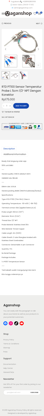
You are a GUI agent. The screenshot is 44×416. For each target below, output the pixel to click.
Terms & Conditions (11, 344)
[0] (35, 13)
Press (5, 352)
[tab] (22, 148)
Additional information (14, 154)
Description (9, 148)
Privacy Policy (8, 340)
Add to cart (21, 106)
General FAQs (8, 372)
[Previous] (5, 49)
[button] (11, 111)
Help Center (8, 368)
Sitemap (6, 348)
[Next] (38, 49)
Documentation (9, 364)
